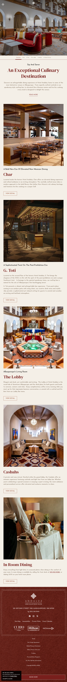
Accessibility (26, 621)
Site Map (18, 621)
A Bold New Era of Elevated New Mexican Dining (25, 169)
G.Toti (27, 57)
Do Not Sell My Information (33, 660)
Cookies (33, 653)
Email (33, 638)
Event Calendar (47, 621)
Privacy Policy (36, 621)
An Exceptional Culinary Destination (33, 73)
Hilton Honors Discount (33, 649)
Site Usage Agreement (33, 642)
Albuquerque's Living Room (15, 372)
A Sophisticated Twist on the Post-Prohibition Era (25, 265)
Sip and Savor (33, 65)
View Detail (10, 194)
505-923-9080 (55, 572)
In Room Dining (47, 57)
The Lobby (33, 57)
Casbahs (40, 57)
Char (23, 57)
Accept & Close (7, 678)
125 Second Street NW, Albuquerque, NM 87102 (33, 608)
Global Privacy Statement (33, 646)
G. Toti (9, 270)
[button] (3, 4)
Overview (18, 57)
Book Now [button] (33, 678)
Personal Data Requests (33, 657)
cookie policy (13, 676)
